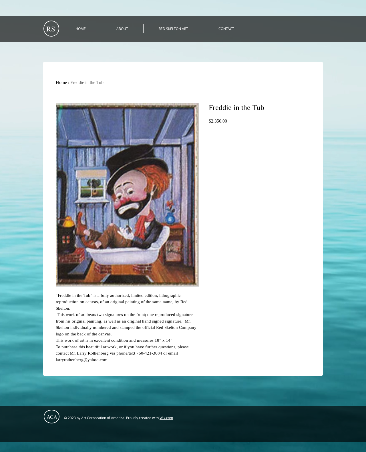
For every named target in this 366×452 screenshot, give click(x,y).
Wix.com (166, 417)
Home (61, 82)
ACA (52, 416)
